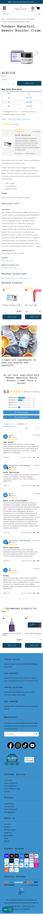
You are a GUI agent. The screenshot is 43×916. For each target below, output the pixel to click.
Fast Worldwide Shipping (30, 2)
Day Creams (30, 19)
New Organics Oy (8, 261)
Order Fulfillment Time (12, 789)
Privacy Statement (10, 809)
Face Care (21, 19)
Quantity (4, 79)
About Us (7, 824)
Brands (6, 841)
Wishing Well (8, 835)
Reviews (7, 827)
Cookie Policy (9, 804)
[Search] (39, 14)
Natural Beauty (12, 19)
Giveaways (8, 833)
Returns (7, 792)
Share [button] (8, 457)
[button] (33, 8)
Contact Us (8, 780)
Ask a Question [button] (22, 417)
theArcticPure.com (28, 906)
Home (4, 19)
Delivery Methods (10, 786)
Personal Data (9, 806)
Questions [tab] (20, 424)
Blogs (6, 838)
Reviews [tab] (7, 424)
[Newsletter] (36, 734)
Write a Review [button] (22, 412)
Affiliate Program (10, 830)
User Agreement (9, 812)
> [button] (27, 599)
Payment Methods (10, 783)
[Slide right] (36, 53)
